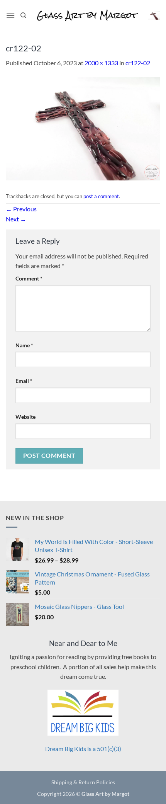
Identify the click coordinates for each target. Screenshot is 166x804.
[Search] (23, 15)
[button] (10, 15)
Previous (21, 208)
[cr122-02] (83, 127)
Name (24, 345)
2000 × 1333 (101, 62)
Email (23, 380)
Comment (28, 278)
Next (16, 219)
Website (25, 416)
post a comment (101, 196)
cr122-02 (137, 62)
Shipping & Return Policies (83, 782)
